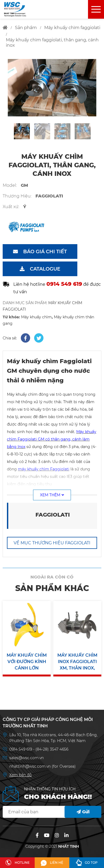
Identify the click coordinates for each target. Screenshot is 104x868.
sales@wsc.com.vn (26, 757)
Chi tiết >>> (26, 650)
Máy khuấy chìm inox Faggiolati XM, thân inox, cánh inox (77, 662)
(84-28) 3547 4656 (51, 749)
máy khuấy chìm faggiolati (72, 27)
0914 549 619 (21, 749)
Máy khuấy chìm (36, 317)
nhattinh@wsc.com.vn (30, 766)
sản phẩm (26, 27)
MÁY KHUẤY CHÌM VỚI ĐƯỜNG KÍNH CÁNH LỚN (27, 662)
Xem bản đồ (20, 774)
